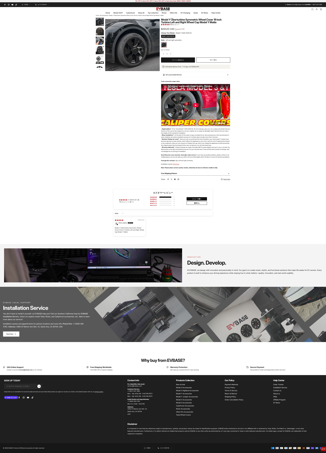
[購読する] (39, 386)
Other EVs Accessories (184, 412)
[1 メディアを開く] (132, 45)
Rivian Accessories (183, 409)
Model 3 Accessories (184, 388)
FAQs (275, 397)
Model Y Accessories (184, 394)
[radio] (168, 36)
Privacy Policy (230, 388)
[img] (119, 220)
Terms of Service (231, 391)
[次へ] (155, 49)
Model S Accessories (184, 403)
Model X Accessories (184, 400)
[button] (165, 24)
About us (276, 394)
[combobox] (26, 4)
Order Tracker (278, 385)
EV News (276, 403)
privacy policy (99, 391)
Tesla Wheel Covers (183, 415)
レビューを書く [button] (197, 199)
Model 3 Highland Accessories (187, 391)
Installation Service (280, 388)
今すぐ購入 (213, 60)
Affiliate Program (279, 400)
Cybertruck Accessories (185, 406)
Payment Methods (231, 385)
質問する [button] (197, 203)
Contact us (277, 391)
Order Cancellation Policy (234, 400)
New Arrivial (180, 385)
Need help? (226, 179)
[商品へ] (100, 22)
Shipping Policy (230, 397)
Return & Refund (231, 394)
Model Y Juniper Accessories (187, 397)
